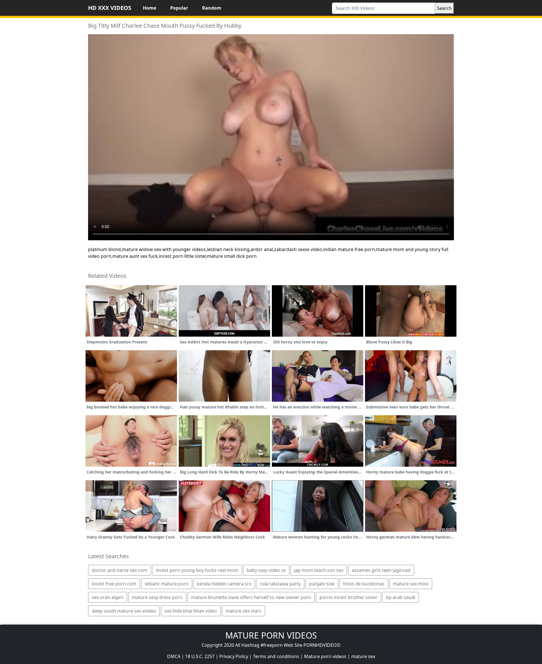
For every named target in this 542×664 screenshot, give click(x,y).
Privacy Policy (233, 656)
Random (211, 8)
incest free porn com (114, 584)
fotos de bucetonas (363, 584)
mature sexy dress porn (157, 597)
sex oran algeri (107, 597)
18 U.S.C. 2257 (200, 656)
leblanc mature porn (167, 584)
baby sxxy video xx (266, 570)
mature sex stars (243, 611)
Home (149, 8)
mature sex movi (411, 584)
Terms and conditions (276, 656)
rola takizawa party (280, 584)
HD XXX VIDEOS (109, 8)
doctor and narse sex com (119, 570)
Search (444, 8)
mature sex (363, 656)
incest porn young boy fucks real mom (197, 570)
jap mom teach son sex (318, 570)
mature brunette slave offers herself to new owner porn (251, 597)
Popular (179, 8)
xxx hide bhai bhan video (191, 611)
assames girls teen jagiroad (381, 570)
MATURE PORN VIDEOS (271, 635)
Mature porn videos (325, 656)
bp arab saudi (400, 597)
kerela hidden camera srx (224, 584)
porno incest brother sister (348, 597)
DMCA (173, 656)
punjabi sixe (322, 584)
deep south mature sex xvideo (124, 611)
